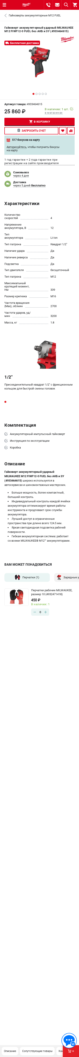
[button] (33, 94)
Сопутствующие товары (37, 1051)
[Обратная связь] (69, 1040)
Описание (10, 1051)
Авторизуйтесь (16, 147)
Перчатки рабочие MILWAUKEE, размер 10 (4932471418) (51, 592)
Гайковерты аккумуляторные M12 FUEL (35, 15)
